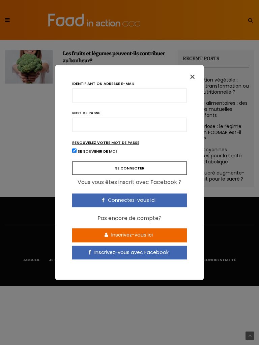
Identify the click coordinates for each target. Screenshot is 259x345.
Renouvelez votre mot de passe (105, 142)
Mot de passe (86, 113)
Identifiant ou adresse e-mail (103, 84)
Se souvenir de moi (97, 151)
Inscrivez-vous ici (131, 234)
